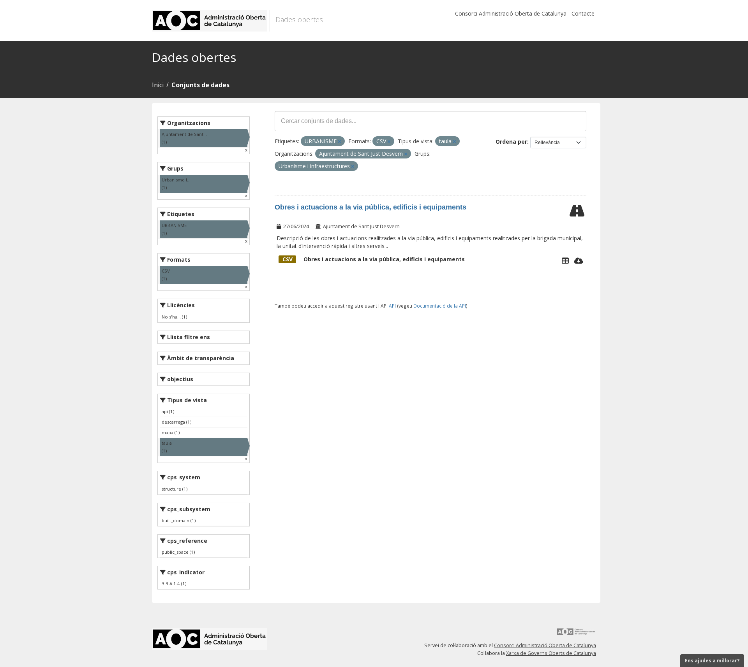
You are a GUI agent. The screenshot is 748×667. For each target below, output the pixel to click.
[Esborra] (339, 141)
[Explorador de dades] (565, 260)
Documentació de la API (439, 306)
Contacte (583, 13)
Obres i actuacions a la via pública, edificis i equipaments (370, 207)
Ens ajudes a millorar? (712, 660)
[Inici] (211, 21)
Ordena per (511, 141)
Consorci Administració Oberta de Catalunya (510, 13)
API (392, 306)
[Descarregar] (578, 260)
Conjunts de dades (200, 85)
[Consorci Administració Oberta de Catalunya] (576, 634)
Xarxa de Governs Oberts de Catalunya (551, 653)
